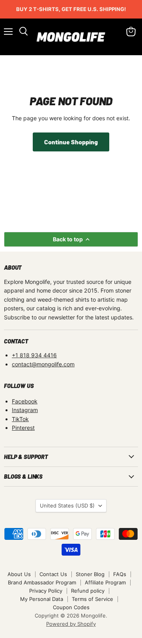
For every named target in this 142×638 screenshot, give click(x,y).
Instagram (25, 410)
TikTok (20, 419)
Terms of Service (92, 599)
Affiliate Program (105, 582)
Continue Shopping (71, 142)
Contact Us (53, 574)
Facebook (24, 401)
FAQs (119, 574)
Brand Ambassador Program (42, 582)
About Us (19, 574)
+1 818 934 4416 (34, 355)
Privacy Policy (45, 591)
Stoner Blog (90, 574)
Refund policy (88, 591)
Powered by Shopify (71, 624)
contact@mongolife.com (43, 364)
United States (67, 505)
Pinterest (23, 427)
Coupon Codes (71, 607)
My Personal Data (41, 599)
